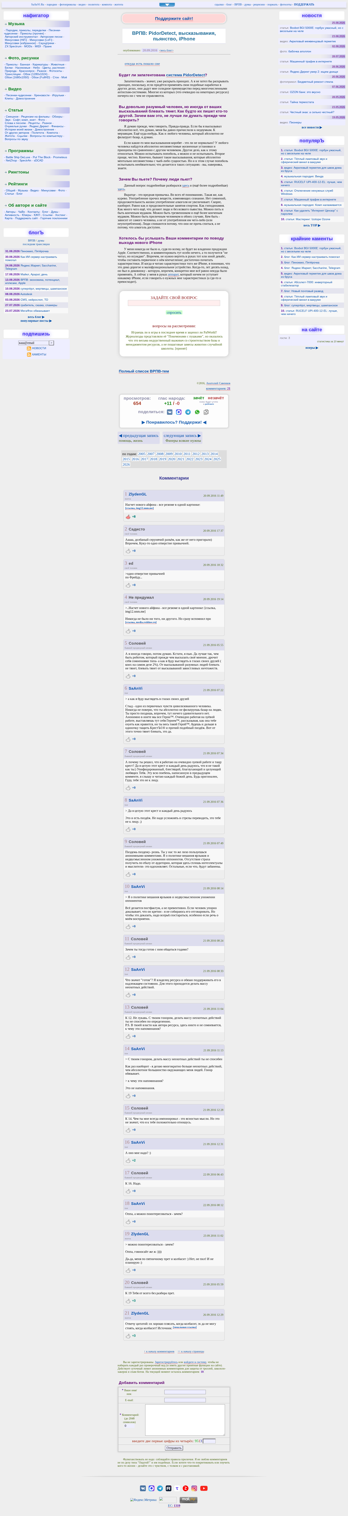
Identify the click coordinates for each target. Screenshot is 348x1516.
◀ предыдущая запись (138, 438)
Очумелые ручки (16, 126)
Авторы (11, 211)
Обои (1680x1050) (17, 77)
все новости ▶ (312, 127)
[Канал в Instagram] (194, 1488)
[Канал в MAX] (151, 1488)
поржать (272, 4)
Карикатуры (40, 64)
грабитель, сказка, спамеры (39, 305)
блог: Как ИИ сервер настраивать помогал (312, 256)
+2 (133, 1160)
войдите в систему (195, 1362)
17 (127, 1172)
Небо (36, 67)
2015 (126, 459)
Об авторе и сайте (27, 205)
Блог (20, 193)
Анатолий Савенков (218, 383)
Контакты (34, 211)
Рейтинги (18, 184)
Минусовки (48, 190)
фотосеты (285, 4)
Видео (15, 89)
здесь (185, 185)
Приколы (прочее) (32, 33)
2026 (126, 464)
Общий (10, 190)
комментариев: (218, 388)
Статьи (15, 110)
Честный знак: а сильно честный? (312, 112)
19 (127, 1233)
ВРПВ (238, 4)
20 (127, 1282)
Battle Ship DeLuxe (18, 157)
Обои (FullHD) (41, 77)
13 (127, 1007)
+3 (133, 1300)
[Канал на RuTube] (168, 1488)
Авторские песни (51, 36)
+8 (133, 516)
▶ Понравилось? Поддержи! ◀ (174, 422)
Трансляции (13, 74)
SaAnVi (135, 688)
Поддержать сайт (26, 218)
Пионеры (295, 122)
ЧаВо (21, 211)
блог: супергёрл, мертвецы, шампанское (311, 305)
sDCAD (38, 160)
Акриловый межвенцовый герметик (312, 41)
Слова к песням (15, 123)
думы (247, 4)
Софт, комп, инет (24, 119)
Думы (54, 211)
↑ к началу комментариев (159, 1351)
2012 (196, 454)
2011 (187, 454)
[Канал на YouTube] (204, 1488)
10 (127, 886)
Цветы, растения (53, 67)
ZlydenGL (138, 494)
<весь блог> (166, 50)
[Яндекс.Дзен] (186, 1488)
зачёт (198, 397)
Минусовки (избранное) (20, 43)
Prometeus (60, 157)
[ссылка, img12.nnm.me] (139, 508)
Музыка (16, 23)
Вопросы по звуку (16, 139)
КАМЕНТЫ (39, 354)
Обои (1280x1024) (35, 74)
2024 (207, 459)
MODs (28, 46)
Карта (8, 218)
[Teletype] (177, 1488)
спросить (174, 312)
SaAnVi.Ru (37, 4)
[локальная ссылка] (185, 1327)
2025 (217, 459)
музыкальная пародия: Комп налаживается (313, 204)
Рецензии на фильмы (35, 116)
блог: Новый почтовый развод (303, 291)
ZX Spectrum (13, 46)
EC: (174, 1505)
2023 (198, 459)
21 (127, 1313)
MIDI (38, 46)
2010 (178, 454)
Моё (64, 77)
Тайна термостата (302, 102)
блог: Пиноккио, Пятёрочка (301, 262)
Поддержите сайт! (174, 18)
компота (107, 4)
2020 (171, 459)
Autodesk (26, 294)
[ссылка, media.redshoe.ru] (140, 622)
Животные (57, 64)
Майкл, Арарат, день (34, 274)
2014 (214, 454)
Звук (7, 119)
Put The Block (42, 157)
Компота (52, 132)
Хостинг (60, 215)
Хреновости (42, 95)
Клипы (9, 98)
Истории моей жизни (18, 129)
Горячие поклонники (53, 218)
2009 (169, 454)
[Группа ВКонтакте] (143, 1488)
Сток (56, 77)
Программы (20, 150)
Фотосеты (55, 70)
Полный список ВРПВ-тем (144, 371)
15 (127, 1107)
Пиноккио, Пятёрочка (35, 251)
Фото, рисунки (23, 58)
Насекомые (22, 67)
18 (127, 1203)
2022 (189, 459)
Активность (12, 215)
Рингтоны (18, 172)
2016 (135, 459)
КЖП (37, 215)
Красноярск (26, 70)
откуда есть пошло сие (142, 64)
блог (229, 4)
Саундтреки (46, 43)
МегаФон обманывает (35, 310)
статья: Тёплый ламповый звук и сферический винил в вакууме (304, 160)
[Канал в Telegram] (160, 1488)
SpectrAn (25, 160)
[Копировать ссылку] (206, 412)
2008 (160, 454)
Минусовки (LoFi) (41, 39)
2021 (180, 459)
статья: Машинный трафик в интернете (310, 199)
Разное (42, 70)
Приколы (12, 64)
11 (127, 938)
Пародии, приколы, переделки (26, 30)
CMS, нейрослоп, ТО (34, 299)
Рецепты (34, 123)
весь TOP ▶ (311, 225)
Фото (41, 119)
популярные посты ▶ (36, 320)
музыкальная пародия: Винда (303, 176)
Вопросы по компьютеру (46, 135)
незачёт (216, 397)
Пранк (48, 46)
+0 (133, 550)
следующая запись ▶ (182, 438)
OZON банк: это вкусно (305, 92)
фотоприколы (68, 4)
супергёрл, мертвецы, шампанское (44, 288)
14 (127, 1048)
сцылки (219, 4)
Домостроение (25, 98)
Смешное (12, 116)
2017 (144, 459)
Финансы (57, 126)
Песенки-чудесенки (18, 95)
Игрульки (58, 95)
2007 (150, 454)
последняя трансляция (36, 244)
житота (118, 4)
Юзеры (26, 215)
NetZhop (11, 160)
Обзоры (57, 116)
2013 (205, 454)
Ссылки (48, 215)
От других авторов (17, 132)
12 (127, 969)
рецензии (259, 4)
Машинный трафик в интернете (311, 61)
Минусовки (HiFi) (16, 39)
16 (127, 1142)
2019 (162, 459)
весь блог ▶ (36, 317)
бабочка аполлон (299, 51)
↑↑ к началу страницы (191, 1351)
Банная (25, 64)
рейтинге (209, 404)
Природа (11, 70)
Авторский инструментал (21, 36)
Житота (10, 135)
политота (93, 4)
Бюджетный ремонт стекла (315, 81)
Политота (38, 132)
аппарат (173, 274)
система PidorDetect (185, 75)
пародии (52, 4)
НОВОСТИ (39, 348)
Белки (9, 67)
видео (82, 4)
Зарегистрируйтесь (166, 1362)
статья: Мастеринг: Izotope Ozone (308, 219)
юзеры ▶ (312, 347)
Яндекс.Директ (39, 126)
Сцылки (22, 135)
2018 (153, 459)
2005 (141, 454)
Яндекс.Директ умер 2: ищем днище (314, 71)
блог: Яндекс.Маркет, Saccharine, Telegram (312, 267)
